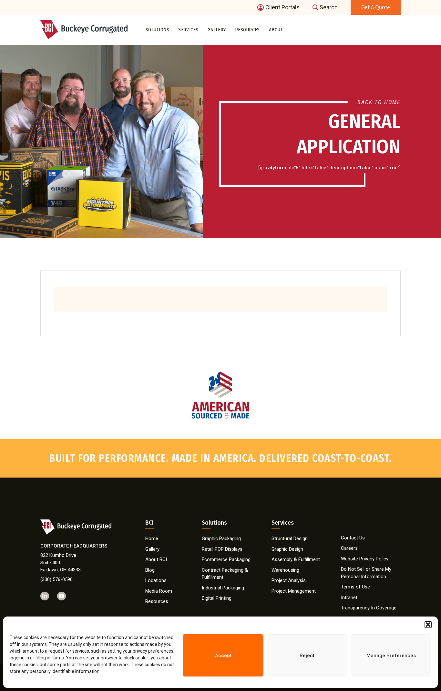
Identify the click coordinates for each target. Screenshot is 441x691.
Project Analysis (289, 580)
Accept (223, 655)
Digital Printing (216, 598)
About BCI (156, 559)
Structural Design (290, 538)
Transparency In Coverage (368, 608)
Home (151, 538)
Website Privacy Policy (364, 559)
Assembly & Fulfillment (296, 559)
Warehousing (285, 570)
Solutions (157, 30)
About (276, 30)
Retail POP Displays (222, 549)
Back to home (379, 102)
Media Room (158, 591)
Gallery (217, 30)
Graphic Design (287, 549)
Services (188, 30)
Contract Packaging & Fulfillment (225, 573)
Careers (349, 548)
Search (329, 7)
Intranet (349, 597)
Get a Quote (375, 7)
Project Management (294, 591)
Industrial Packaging (223, 588)
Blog (150, 570)
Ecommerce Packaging (226, 559)
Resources (247, 30)
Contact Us (353, 538)
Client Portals (282, 7)
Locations (156, 580)
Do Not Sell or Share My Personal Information (366, 572)
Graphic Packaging (221, 538)
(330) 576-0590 (56, 579)
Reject (307, 655)
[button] (428, 624)
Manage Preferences (391, 655)
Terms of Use (355, 587)
